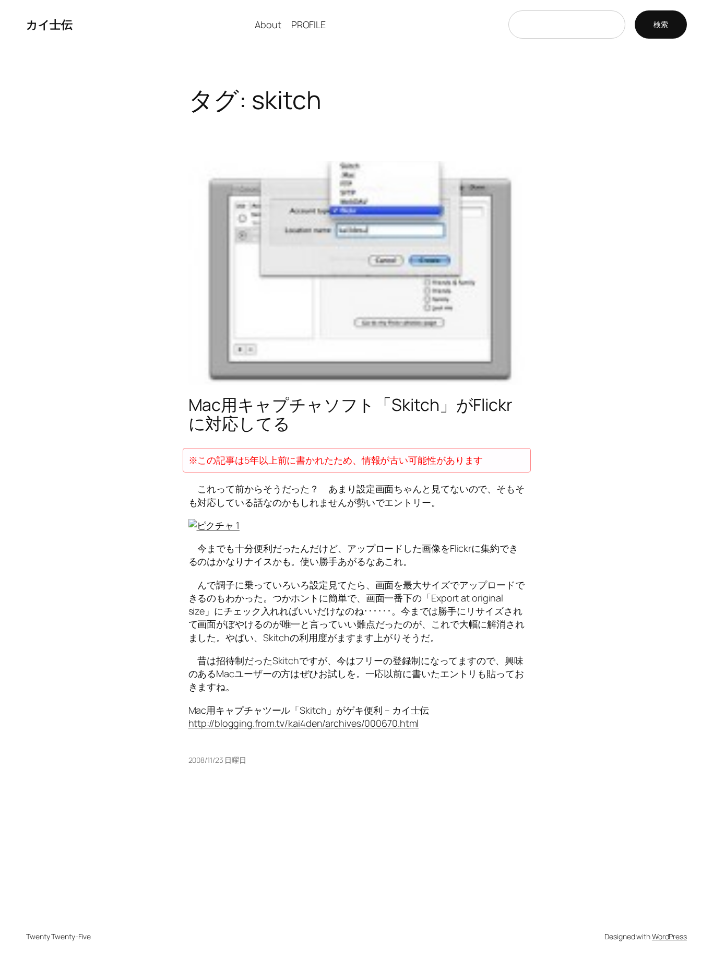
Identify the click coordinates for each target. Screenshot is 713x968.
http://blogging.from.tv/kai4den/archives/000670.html (303, 723)
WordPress (669, 936)
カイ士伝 (49, 24)
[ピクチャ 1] (214, 525)
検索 (660, 24)
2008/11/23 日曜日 (217, 760)
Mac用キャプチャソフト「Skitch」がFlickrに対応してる (350, 414)
